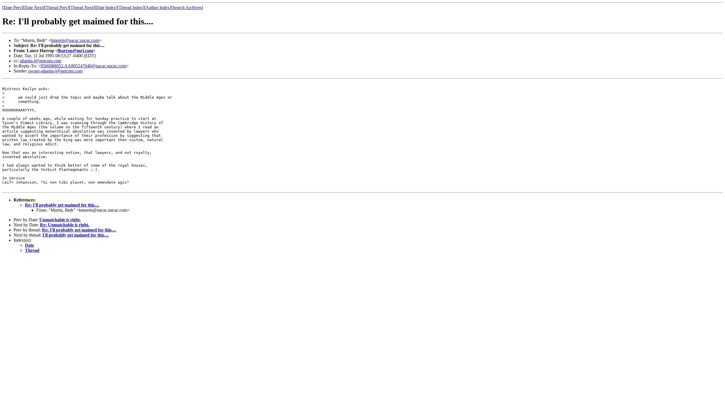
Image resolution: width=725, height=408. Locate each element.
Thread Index (131, 7)
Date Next (33, 7)
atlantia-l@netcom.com (40, 60)
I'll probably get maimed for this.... (75, 235)
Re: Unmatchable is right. (64, 224)
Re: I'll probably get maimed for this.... (62, 205)
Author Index (158, 7)
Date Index (106, 7)
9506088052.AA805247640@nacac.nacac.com (83, 65)
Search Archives (187, 7)
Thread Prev (57, 7)
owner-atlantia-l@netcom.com (55, 71)
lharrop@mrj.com (75, 50)
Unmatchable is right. (60, 219)
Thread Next (82, 7)
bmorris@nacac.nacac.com (75, 40)
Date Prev (13, 7)
